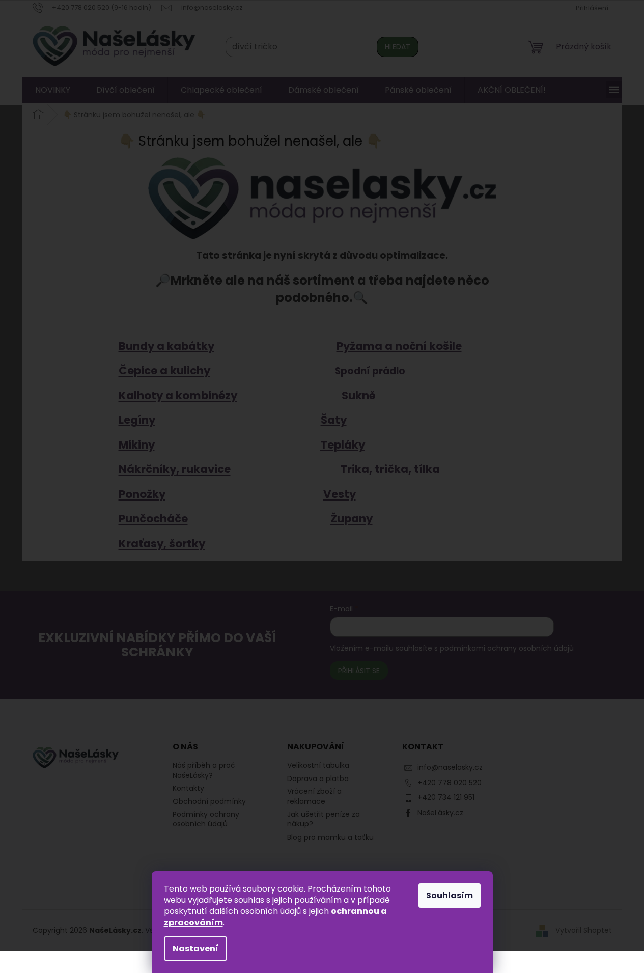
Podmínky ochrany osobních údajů (206, 819)
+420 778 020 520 (449, 782)
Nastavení (195, 948)
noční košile (428, 346)
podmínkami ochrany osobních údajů (507, 648)
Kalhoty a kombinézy (178, 395)
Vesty (339, 494)
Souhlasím (449, 895)
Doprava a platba (318, 779)
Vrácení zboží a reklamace (314, 796)
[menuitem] (52, 90)
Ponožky (142, 494)
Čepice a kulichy (164, 370)
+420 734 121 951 (445, 797)
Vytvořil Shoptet (583, 930)
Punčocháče (153, 518)
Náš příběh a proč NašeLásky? (204, 770)
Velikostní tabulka (318, 765)
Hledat (397, 47)
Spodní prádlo (370, 371)
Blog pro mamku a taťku (330, 837)
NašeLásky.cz (440, 813)
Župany (351, 518)
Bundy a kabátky (166, 346)
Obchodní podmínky (209, 801)
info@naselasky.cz (450, 767)
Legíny (137, 419)
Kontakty (188, 788)
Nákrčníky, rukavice (175, 469)
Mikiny (137, 444)
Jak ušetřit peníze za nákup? (323, 819)
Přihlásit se (359, 670)
